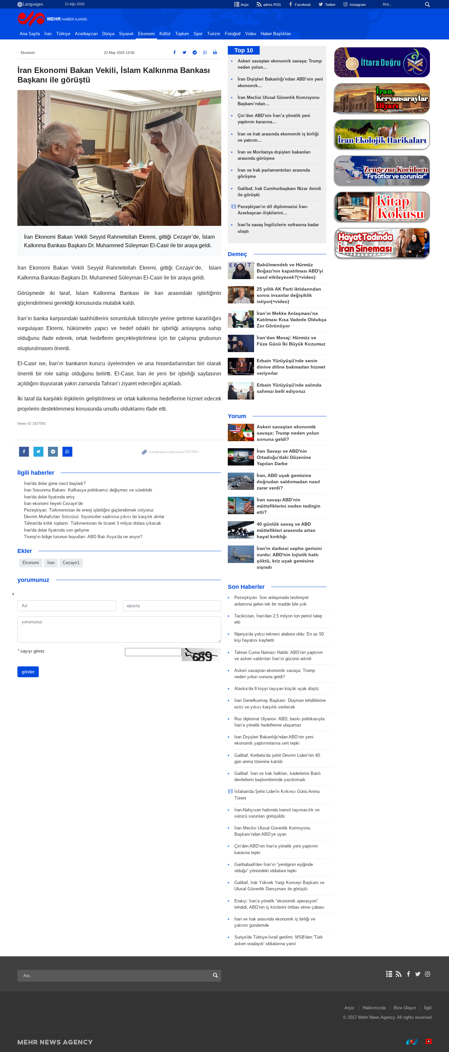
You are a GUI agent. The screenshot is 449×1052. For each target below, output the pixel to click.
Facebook (302, 5)
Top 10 (243, 50)
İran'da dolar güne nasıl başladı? (54, 483)
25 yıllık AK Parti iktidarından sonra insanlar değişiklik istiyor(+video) (289, 295)
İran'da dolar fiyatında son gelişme (56, 530)
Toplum (182, 34)
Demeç (237, 254)
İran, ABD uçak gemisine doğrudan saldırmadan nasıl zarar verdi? (288, 481)
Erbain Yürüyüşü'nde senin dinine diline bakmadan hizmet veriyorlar (291, 367)
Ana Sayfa (30, 34)
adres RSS (271, 5)
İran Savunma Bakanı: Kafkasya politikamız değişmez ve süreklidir (88, 490)
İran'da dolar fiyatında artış (49, 496)
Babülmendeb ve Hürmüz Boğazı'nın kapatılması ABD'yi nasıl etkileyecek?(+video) (290, 271)
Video (250, 34)
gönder (28, 671)
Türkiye (63, 34)
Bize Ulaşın (405, 1007)
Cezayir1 (71, 562)
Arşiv (244, 5)
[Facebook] (408, 974)
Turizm (213, 34)
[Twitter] (418, 974)
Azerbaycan (86, 34)
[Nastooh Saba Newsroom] (409, 1042)
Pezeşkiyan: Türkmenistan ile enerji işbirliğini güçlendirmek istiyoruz (89, 510)
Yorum (237, 416)
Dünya (108, 34)
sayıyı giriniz (31, 651)
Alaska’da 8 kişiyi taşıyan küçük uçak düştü (276, 688)
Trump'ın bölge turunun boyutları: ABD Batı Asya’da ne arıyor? (83, 536)
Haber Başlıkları (276, 34)
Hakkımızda (374, 1007)
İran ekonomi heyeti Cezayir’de (53, 503)
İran (48, 34)
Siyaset (126, 34)
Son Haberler (246, 587)
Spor (198, 34)
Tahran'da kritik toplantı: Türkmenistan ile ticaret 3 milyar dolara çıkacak (92, 523)
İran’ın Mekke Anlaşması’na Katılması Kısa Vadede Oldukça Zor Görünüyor (291, 319)
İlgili (428, 1007)
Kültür (165, 34)
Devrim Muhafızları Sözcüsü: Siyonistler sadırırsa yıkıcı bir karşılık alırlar (94, 516)
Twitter (330, 5)
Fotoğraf (233, 34)
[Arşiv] (389, 974)
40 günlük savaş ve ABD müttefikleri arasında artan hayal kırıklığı (286, 530)
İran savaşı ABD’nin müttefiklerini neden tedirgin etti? (288, 506)
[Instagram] (427, 974)
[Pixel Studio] (425, 1042)
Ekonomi (146, 34)
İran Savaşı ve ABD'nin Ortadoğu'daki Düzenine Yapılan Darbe (284, 457)
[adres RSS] (398, 974)
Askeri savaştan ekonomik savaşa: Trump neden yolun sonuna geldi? (288, 433)
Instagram (357, 5)
